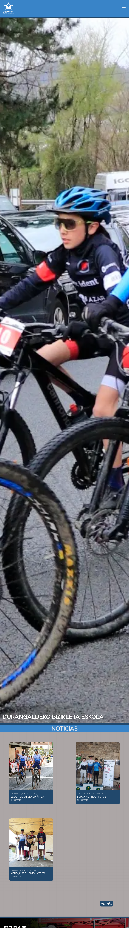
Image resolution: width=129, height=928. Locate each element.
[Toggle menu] (124, 8)
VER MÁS (106, 903)
